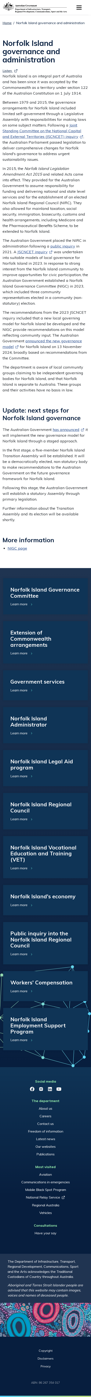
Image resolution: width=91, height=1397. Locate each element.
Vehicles (45, 1213)
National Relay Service (43, 1197)
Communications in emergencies (45, 1182)
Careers (45, 1116)
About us (45, 1108)
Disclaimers (46, 1358)
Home (7, 23)
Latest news (45, 1139)
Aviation (45, 1174)
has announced (66, 429)
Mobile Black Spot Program (45, 1190)
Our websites (46, 1146)
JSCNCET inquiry (32, 251)
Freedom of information (45, 1131)
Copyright (45, 1351)
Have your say (45, 1233)
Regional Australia (45, 1205)
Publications (45, 1154)
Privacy (46, 1366)
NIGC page (17, 548)
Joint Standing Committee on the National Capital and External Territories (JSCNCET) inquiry (42, 131)
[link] (45, 596)
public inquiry (62, 246)
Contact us (45, 1124)
